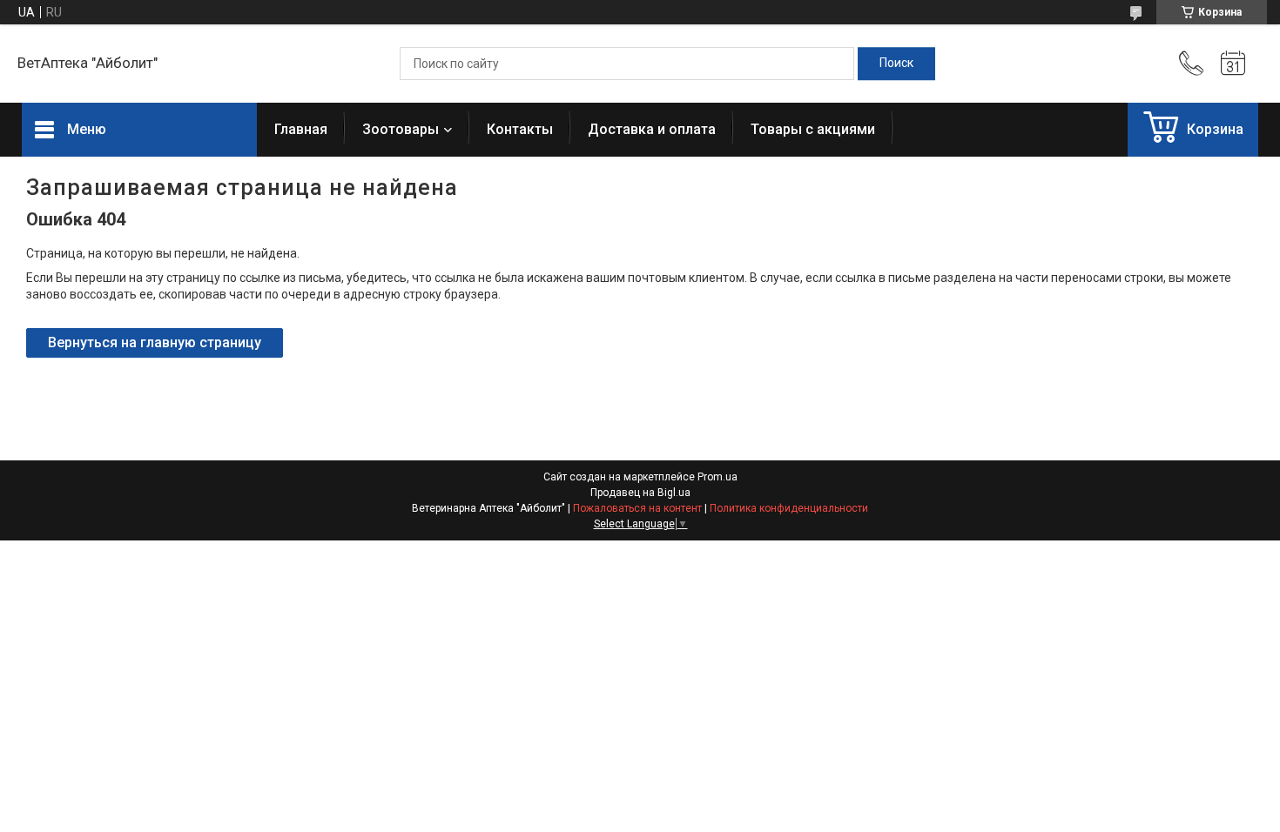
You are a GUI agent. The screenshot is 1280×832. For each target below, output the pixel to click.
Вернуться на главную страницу (154, 342)
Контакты (520, 129)
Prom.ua (717, 477)
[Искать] (896, 63)
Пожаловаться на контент (637, 508)
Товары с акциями (813, 129)
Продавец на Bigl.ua (640, 492)
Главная (300, 129)
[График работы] (1233, 63)
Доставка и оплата (652, 129)
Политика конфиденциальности (789, 508)
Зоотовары (400, 129)
